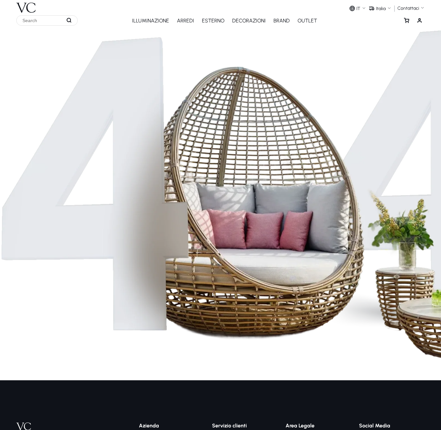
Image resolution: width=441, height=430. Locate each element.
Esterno (213, 21)
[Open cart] (406, 20)
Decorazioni (249, 21)
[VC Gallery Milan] (26, 6)
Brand (282, 21)
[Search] (69, 20)
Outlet (307, 21)
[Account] (419, 20)
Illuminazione (150, 21)
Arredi (185, 21)
